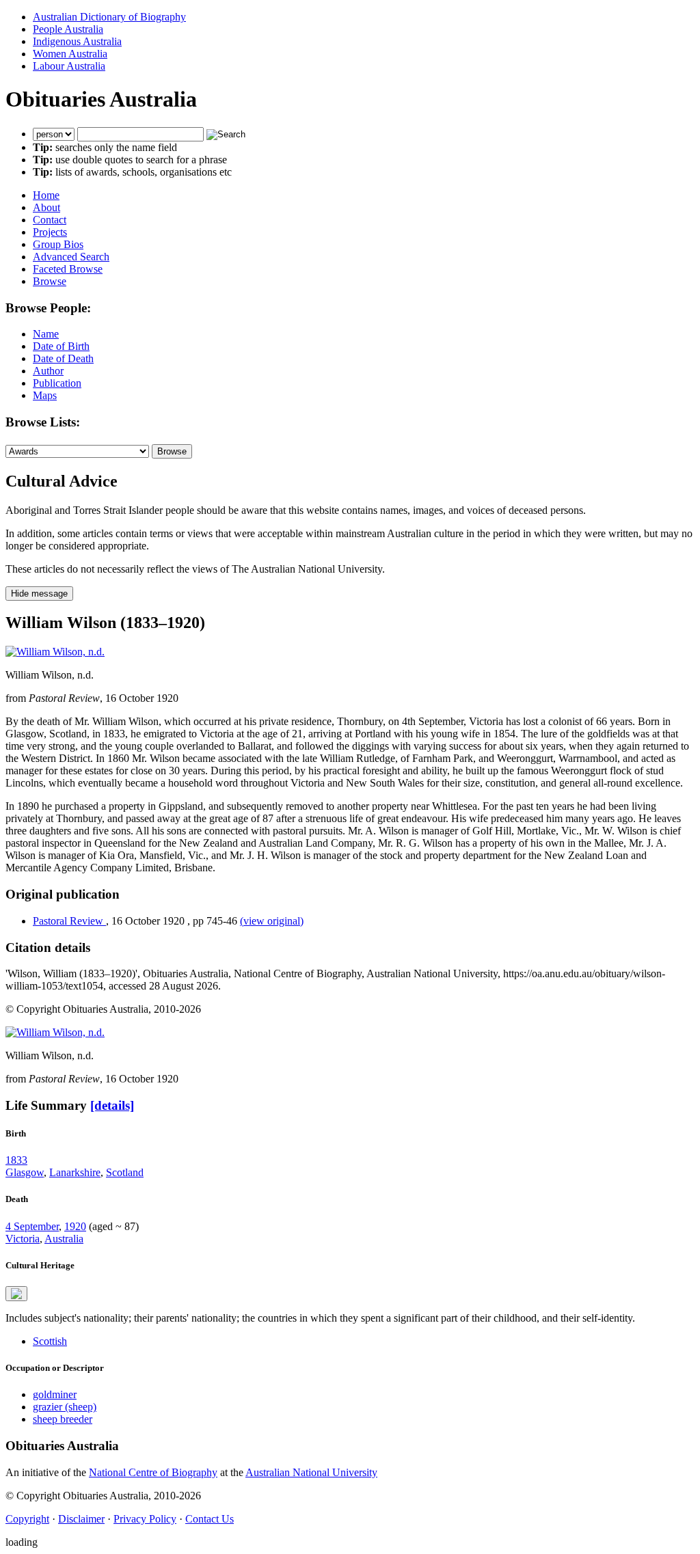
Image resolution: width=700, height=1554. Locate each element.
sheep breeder (62, 1419)
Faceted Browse (68, 269)
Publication (57, 383)
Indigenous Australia (77, 41)
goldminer (55, 1394)
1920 (75, 1226)
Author (48, 371)
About (46, 207)
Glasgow (24, 1172)
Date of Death (63, 358)
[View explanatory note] (16, 1293)
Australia (63, 1238)
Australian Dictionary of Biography (109, 17)
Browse (49, 281)
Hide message (39, 593)
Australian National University (311, 1472)
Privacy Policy (144, 1519)
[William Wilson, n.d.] (55, 651)
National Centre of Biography (153, 1472)
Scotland (125, 1172)
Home (46, 195)
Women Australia (70, 53)
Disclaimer (81, 1519)
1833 (16, 1160)
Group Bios (58, 244)
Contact (49, 220)
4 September (32, 1226)
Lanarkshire (74, 1172)
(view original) (272, 921)
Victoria (22, 1238)
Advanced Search (71, 256)
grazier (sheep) (64, 1407)
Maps (45, 395)
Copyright (27, 1519)
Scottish (50, 1341)
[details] (112, 1105)
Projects (50, 232)
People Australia (68, 29)
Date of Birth (61, 346)
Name (46, 334)
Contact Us (209, 1519)
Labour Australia (69, 66)
